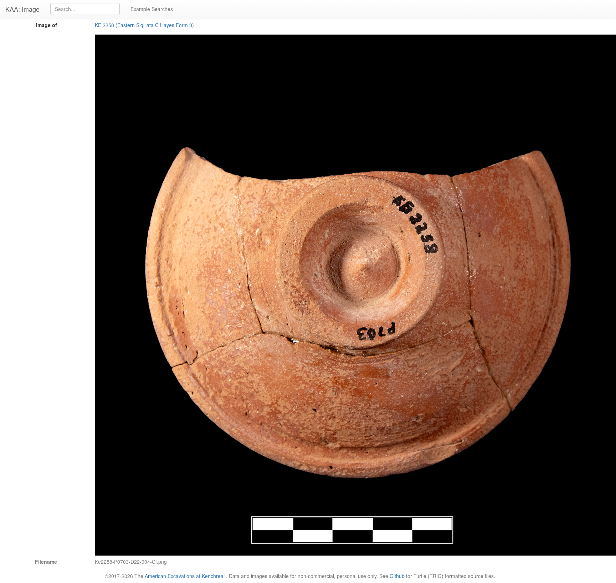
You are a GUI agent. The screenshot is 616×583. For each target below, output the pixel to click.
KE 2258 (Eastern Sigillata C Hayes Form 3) (144, 25)
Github (397, 575)
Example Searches (151, 8)
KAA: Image (22, 9)
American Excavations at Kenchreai (185, 575)
